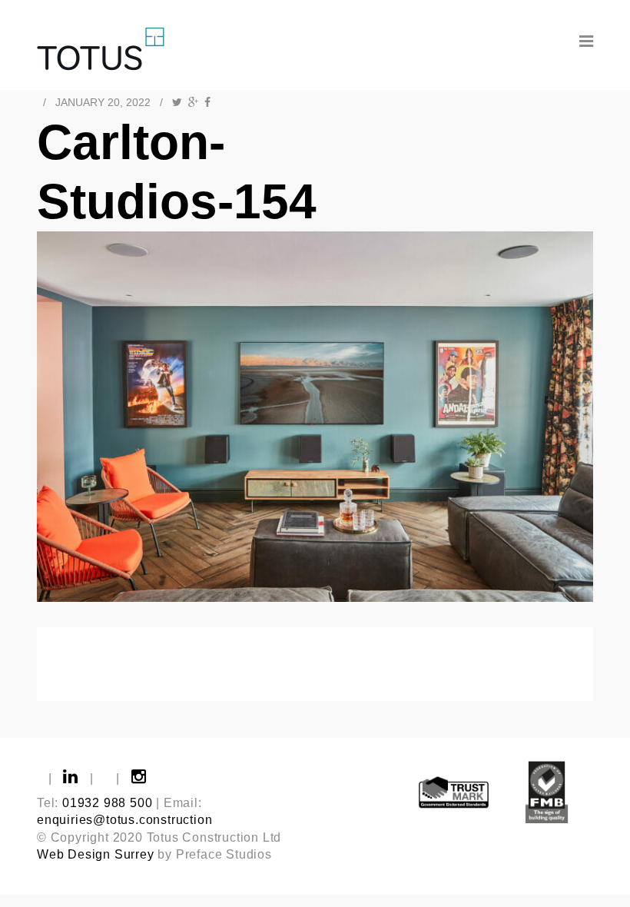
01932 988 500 (107, 802)
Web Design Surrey (95, 854)
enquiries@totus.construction (124, 819)
